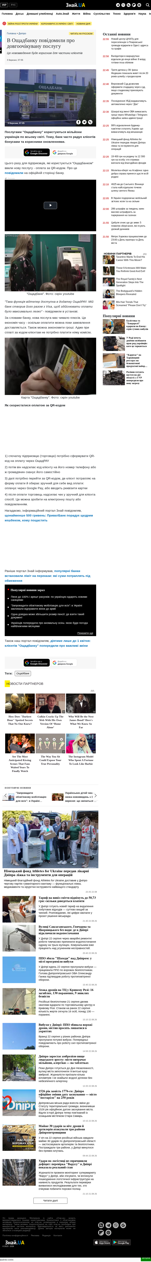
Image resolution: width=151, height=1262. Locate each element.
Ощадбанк (22, 673)
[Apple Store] (102, 1242)
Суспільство (101, 13)
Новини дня (83, 24)
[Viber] (123, 5)
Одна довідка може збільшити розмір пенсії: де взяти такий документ (47, 616)
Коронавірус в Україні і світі (57, 24)
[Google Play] (121, 1242)
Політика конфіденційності (15, 1235)
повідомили (14, 173)
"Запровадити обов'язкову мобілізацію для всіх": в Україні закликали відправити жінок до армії (46, 607)
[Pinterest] (139, 5)
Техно (117, 13)
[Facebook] (78, 122)
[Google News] (123, 1225)
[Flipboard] (134, 5)
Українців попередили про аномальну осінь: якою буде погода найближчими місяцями (49, 624)
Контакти (58, 1235)
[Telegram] (118, 5)
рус (13, 5)
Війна (87, 13)
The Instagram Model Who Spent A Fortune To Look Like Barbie (80, 760)
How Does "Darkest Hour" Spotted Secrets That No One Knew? (20, 720)
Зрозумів (146, 1258)
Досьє (20, 13)
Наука (142, 13)
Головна (7, 13)
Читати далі (50, 1200)
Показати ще (85, 633)
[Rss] (129, 5)
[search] (148, 5)
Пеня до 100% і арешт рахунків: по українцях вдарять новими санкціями (49, 598)
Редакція (46, 1235)
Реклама (35, 1235)
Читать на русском (81, 33)
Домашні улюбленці (40, 13)
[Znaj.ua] (75, 5)
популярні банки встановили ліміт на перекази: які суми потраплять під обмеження (47, 575)
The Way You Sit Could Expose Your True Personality (50, 760)
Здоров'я (130, 13)
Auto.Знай (62, 13)
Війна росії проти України (23, 24)
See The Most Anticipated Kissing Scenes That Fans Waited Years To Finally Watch (20, 764)
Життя (76, 13)
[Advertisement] (50, 430)
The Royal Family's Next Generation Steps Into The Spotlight (129, 282)
